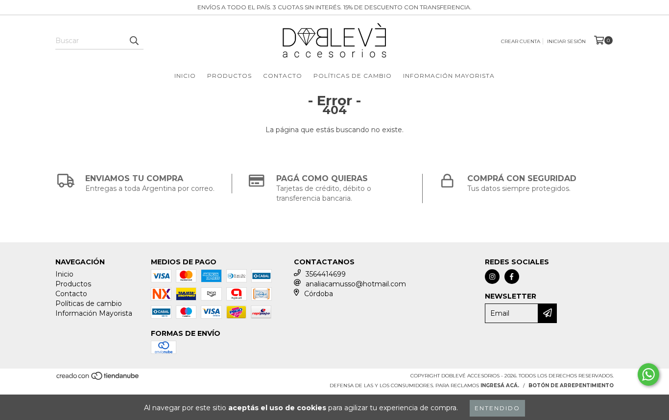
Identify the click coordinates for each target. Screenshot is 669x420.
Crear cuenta (520, 41)
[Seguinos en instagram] (492, 276)
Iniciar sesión (566, 41)
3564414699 (326, 274)
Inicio (185, 75)
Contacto (282, 75)
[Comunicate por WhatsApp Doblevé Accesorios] (648, 374)
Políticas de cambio (352, 75)
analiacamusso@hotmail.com (356, 284)
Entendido (497, 408)
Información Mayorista (449, 75)
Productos (229, 75)
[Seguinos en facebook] (511, 276)
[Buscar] (133, 40)
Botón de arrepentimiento (571, 385)
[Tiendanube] (98, 379)
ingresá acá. (499, 385)
